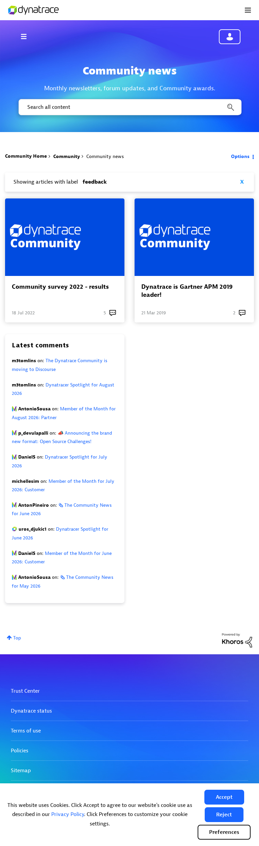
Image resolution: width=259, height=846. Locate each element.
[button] (224, 797)
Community (66, 156)
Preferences (224, 832)
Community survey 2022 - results (60, 287)
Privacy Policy (67, 814)
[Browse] (27, 36)
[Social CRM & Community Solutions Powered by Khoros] (237, 640)
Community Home (26, 156)
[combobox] (129, 107)
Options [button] (240, 156)
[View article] (64, 237)
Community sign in (229, 36)
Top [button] (17, 638)
